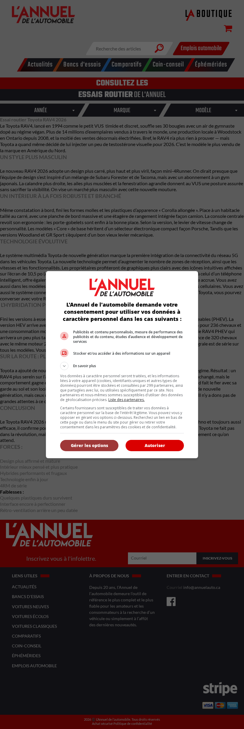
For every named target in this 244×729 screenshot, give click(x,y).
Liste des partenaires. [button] (126, 399)
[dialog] (122, 364)
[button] (122, 366)
